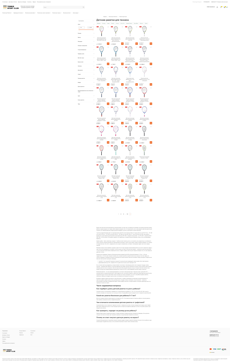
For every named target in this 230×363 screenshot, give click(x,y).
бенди (99, 360)
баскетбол (88, 360)
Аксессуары (75, 12)
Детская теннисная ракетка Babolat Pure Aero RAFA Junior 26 (101, 39)
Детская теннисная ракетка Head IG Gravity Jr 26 (101, 177)
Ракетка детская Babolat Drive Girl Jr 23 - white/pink (144, 79)
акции (156, 358)
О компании (5, 1)
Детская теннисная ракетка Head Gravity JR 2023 (130, 138)
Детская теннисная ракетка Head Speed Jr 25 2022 (130, 158)
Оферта (34, 1)
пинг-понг (45, 360)
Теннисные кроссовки (30, 12)
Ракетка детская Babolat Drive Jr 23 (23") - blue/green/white (130, 80)
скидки (169, 358)
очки (113, 360)
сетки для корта (16, 360)
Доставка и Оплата (13, 1)
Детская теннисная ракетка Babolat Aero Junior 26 (130, 39)
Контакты (29, 1)
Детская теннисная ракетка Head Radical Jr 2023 (101, 158)
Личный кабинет (22, 330)
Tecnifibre (136, 23)
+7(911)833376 (214, 331)
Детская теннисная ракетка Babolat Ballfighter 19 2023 (144, 100)
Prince (117, 23)
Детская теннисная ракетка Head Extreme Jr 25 (130, 196)
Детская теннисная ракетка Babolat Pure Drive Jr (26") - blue (101, 59)
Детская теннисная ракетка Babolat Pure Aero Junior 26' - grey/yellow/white (115, 39)
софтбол (116, 360)
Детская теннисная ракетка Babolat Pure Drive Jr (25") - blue (115, 59)
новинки (178, 358)
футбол (84, 360)
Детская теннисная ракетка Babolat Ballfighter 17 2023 (101, 119)
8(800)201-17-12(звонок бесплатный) (219, 1)
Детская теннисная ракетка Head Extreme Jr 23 (144, 196)
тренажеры (120, 360)
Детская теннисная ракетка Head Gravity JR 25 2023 (144, 138)
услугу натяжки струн (184, 358)
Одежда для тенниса (18, 12)
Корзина (21, 332)
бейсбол (70, 360)
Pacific (112, 23)
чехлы (64, 360)
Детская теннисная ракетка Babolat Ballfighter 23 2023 (116, 100)
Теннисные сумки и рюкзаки (43, 12)
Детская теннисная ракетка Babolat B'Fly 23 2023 (130, 119)
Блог (31, 334)
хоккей (49, 360)
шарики (91, 360)
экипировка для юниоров (77, 360)
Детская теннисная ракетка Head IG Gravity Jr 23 (130, 177)
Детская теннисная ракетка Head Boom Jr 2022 (116, 158)
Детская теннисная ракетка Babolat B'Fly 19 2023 (101, 138)
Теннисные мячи (66, 12)
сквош (102, 360)
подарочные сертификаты (163, 358)
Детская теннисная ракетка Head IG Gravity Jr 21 (144, 177)
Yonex (146, 23)
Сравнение (21, 334)
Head (108, 23)
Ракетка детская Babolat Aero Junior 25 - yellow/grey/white (144, 39)
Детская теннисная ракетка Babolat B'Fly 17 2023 (115, 138)
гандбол (105, 360)
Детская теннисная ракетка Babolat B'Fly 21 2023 (144, 119)
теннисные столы (58, 360)
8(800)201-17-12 (214, 335)
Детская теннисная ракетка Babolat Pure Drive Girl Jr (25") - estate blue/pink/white (144, 59)
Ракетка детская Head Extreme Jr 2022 (144, 157)
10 (127, 214)
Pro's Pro (122, 23)
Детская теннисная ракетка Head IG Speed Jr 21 (116, 196)
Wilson (141, 23)
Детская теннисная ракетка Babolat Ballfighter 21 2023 (130, 100)
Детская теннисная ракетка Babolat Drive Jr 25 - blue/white (101, 79)
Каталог (32, 332)
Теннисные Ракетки (6, 12)
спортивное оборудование (116, 358)
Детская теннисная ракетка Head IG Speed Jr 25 (101, 196)
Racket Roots (129, 23)
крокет (66, 360)
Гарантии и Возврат (22, 1)
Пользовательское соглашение (44, 1)
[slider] (79, 30)
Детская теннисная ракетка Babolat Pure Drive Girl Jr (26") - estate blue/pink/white (130, 59)
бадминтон (109, 360)
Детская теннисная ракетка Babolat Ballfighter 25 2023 (101, 100)
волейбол (96, 360)
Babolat (98, 23)
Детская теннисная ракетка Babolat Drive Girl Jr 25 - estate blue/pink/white (116, 80)
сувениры (53, 360)
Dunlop (103, 23)
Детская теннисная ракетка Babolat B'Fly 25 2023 (115, 119)
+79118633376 (206, 1)
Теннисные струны (56, 12)
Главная (105, 16)
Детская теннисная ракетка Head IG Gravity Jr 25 (116, 177)
